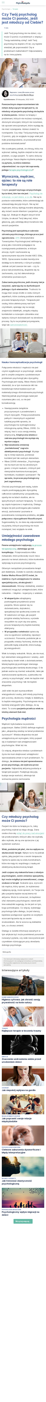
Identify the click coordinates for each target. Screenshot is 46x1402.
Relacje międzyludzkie (11, 1116)
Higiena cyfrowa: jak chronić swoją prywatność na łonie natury (21, 1001)
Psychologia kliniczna (11, 1147)
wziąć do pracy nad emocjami (30, 833)
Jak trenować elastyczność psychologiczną (17, 1182)
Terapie (15, 9)
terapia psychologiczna (20, 170)
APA (17, 238)
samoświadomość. (19, 325)
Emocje (5, 1056)
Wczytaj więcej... (23, 1221)
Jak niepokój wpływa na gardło (19, 1090)
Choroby (5, 1088)
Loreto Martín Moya (26, 95)
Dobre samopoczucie (10, 997)
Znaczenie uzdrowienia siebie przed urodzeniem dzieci (21, 1060)
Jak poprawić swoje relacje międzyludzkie (17, 1120)
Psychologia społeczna (11, 1209)
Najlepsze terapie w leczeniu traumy (21, 1030)
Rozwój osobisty (9, 1178)
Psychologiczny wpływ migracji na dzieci (20, 1213)
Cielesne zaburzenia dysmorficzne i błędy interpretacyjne (21, 1151)
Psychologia (6, 9)
